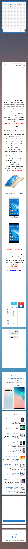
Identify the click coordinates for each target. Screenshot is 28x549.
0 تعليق (15, 67)
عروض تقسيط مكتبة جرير (14, 534)
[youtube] (15, 537)
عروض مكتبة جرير (14, 4)
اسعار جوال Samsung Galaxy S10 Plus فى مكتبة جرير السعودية (15, 379)
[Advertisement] (14, 12)
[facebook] (12, 537)
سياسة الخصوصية (22, 544)
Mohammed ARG (12, 546)
